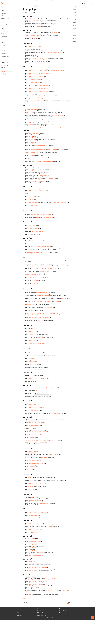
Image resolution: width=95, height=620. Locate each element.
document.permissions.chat (59, 265)
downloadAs (40, 511)
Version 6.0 (74, 31)
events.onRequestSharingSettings (35, 433)
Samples (21, 3)
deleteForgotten (32, 206)
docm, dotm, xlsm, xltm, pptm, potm (39, 311)
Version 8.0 (74, 15)
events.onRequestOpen (33, 205)
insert (35, 134)
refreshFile (31, 80)
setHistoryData (63, 298)
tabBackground (32, 121)
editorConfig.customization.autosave (36, 584)
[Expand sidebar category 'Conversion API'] (1, 64)
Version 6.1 (74, 29)
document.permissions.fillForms (35, 500)
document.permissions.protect (34, 299)
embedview (31, 251)
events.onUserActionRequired (34, 79)
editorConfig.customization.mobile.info (36, 76)
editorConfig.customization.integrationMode (37, 240)
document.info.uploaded (53, 452)
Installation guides (40, 614)
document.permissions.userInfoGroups (36, 281)
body (32, 497)
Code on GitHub (40, 612)
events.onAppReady (50, 526)
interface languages (45, 21)
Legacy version (18, 615)
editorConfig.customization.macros (35, 47)
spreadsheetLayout (32, 437)
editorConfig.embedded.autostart (35, 555)
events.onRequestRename (57, 413)
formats (59, 524)
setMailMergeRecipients (30, 194)
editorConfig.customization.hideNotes (36, 338)
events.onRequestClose (33, 515)
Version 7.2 (74, 21)
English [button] (78, 3)
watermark (31, 170)
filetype (30, 309)
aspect (31, 504)
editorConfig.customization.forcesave (36, 566)
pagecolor (65, 101)
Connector (31, 242)
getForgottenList (45, 206)
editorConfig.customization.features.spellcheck (33, 274)
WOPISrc (30, 169)
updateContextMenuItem (52, 149)
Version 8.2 (74, 12)
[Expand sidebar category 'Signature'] (1, 67)
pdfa (33, 424)
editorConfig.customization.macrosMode (36, 408)
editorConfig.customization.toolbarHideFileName (35, 50)
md (32, 55)
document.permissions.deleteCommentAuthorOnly (54, 357)
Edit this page (26, 598)
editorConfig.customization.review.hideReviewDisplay (39, 317)
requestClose (31, 341)
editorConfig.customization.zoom (35, 582)
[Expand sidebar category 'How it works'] (1, 13)
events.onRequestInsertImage (41, 402)
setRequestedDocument (57, 115)
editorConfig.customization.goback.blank (36, 517)
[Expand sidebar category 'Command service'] (1, 62)
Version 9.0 (74, 9)
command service (59, 116)
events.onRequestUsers (42, 175)
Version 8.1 (74, 13)
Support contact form (41, 615)
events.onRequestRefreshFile (34, 82)
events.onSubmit (32, 142)
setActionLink (31, 489)
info (44, 119)
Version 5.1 (74, 38)
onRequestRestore (47, 301)
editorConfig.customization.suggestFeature (37, 46)
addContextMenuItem (33, 149)
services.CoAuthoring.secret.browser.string (34, 252)
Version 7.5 (74, 16)
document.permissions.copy (34, 411)
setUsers (39, 176)
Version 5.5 (74, 32)
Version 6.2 (74, 28)
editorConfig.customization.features (41, 145)
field (67, 100)
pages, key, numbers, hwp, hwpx (38, 77)
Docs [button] (11, 3)
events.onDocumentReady (34, 527)
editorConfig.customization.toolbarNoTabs (34, 125)
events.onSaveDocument (33, 143)
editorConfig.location (30, 113)
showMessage (32, 538)
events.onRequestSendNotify (31, 440)
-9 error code (31, 199)
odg (32, 53)
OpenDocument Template (38, 514)
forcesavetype (36, 189)
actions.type (32, 375)
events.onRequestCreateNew (34, 410)
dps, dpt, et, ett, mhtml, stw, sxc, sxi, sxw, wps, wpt (41, 214)
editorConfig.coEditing (33, 340)
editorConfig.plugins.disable (34, 20)
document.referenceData (33, 228)
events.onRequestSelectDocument (57, 202)
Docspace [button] (15, 3)
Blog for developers (19, 610)
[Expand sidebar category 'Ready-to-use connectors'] (1, 20)
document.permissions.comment (31, 498)
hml (32, 37)
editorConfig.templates (33, 404)
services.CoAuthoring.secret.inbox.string (32, 253)
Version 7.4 (74, 18)
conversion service (54, 419)
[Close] (94, 1)
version (30, 593)
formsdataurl (31, 173)
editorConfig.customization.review (63, 314)
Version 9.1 (74, 8)
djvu (34, 283)
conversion (29, 477)
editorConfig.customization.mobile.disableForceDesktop (39, 91)
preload (33, 56)
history (45, 585)
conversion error (30, 486)
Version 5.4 (74, 34)
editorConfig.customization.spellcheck (33, 273)
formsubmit (31, 155)
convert (30, 232)
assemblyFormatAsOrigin (31, 304)
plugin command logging (33, 18)
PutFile (26, 264)
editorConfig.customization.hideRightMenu (45, 161)
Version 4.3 (74, 42)
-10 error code (31, 151)
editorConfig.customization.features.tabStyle (33, 127)
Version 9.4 (74, 6)
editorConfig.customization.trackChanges (32, 314)
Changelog (26, 3)
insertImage (46, 302)
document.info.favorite (33, 361)
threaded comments (32, 334)
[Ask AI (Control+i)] (92, 617)
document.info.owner (52, 454)
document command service (53, 590)
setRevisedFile (28, 203)
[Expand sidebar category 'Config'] (1, 33)
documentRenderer (32, 278)
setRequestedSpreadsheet (55, 194)
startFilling (31, 136)
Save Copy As (31, 159)
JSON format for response (33, 570)
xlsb (32, 270)
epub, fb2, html (35, 364)
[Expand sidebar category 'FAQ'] (1, 73)
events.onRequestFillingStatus (34, 86)
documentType (43, 62)
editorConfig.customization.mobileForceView (34, 108)
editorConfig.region (30, 112)
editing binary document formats (38, 231)
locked (55, 32)
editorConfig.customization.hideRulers (36, 352)
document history (40, 320)
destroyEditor (37, 26)
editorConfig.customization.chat (32, 265)
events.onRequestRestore (59, 430)
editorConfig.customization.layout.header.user (37, 59)
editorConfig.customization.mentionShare (37, 442)
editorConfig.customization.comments (32, 579)
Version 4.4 (74, 41)
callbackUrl (28, 291)
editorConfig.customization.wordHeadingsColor (38, 74)
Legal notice (18, 614)
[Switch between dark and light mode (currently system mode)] (84, 3)
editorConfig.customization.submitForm (33, 95)
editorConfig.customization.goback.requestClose (35, 157)
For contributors (19, 612)
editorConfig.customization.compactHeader (37, 482)
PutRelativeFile (31, 234)
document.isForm (32, 167)
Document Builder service (33, 532)
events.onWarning (32, 530)
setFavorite (31, 358)
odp (33, 540)
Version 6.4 (74, 25)
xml (34, 366)
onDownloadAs (41, 301)
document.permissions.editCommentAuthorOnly (34, 357)
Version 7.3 (74, 19)
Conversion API (34, 223)
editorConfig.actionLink (33, 488)
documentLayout (32, 277)
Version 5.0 (74, 39)
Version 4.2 (74, 44)
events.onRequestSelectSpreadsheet (61, 192)
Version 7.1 (74, 22)
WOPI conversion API (54, 110)
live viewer (31, 249)
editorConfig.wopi (32, 331)
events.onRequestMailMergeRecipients (33, 192)
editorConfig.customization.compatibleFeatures (38, 445)
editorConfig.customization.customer (42, 246)
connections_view (32, 248)
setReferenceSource (32, 196)
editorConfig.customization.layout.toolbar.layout (35, 101)
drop (33, 94)
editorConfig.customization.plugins (35, 405)
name (51, 576)
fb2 (32, 381)
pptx (34, 38)
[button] (7, 5)
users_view (46, 248)
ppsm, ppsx (35, 284)
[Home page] (24, 6)
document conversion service (51, 588)
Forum (38, 610)
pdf (29, 140)
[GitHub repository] (82, 3)
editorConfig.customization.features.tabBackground (53, 127)
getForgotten (37, 206)
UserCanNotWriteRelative (33, 229)
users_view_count (39, 248)
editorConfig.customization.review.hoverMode (37, 319)
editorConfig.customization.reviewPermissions (37, 392)
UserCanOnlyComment (33, 34)
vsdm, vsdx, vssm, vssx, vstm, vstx (40, 61)
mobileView (31, 213)
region (30, 436)
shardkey (30, 146)
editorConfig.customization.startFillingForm (37, 88)
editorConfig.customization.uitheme (33, 35)
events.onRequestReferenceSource (35, 197)
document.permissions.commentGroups (36, 343)
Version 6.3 (74, 26)
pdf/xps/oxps (36, 280)
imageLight (31, 124)
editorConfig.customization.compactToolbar (34, 97)
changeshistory (29, 585)
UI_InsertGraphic (32, 322)
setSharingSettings (32, 466)
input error (29, 439)
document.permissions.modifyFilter (35, 523)
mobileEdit (37, 213)
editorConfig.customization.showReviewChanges (51, 313)
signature (43, 271)
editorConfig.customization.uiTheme (52, 52)
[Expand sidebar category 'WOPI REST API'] (1, 52)
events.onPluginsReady (33, 344)
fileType (30, 310)
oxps (33, 328)
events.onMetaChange (44, 360)
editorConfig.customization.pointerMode (36, 98)
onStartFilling (40, 24)
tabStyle (30, 122)
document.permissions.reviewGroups (36, 363)
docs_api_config (32, 139)
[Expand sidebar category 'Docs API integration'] (1, 24)
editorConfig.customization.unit (35, 434)
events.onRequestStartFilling (42, 85)
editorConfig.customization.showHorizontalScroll (38, 70)
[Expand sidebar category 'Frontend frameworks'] (1, 18)
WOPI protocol (34, 329)
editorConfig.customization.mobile (31, 109)
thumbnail (41, 588)
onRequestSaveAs (56, 301)
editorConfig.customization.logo (32, 152)
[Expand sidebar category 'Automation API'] (1, 25)
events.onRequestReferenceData (52, 182)
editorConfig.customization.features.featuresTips (38, 69)
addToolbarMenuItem (41, 149)
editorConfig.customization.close (64, 157)
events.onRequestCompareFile (32, 202)
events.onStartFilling (32, 83)
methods (29, 428)
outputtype (41, 306)
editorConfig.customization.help (35, 501)
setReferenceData (37, 200)
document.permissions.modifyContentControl (37, 512)
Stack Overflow (62, 610)
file (63, 100)
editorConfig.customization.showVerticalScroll (57, 70)
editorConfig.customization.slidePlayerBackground (38, 73)
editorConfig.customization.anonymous (36, 354)
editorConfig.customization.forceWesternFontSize (38, 58)
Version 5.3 (74, 35)
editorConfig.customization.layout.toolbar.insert (35, 100)
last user (41, 552)
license (30, 351)
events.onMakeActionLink (33, 491)
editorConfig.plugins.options (34, 133)
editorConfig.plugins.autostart (34, 529)
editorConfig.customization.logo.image (37, 40)
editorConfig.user (38, 89)
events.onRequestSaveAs (33, 459)
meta (30, 549)
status (39, 443)
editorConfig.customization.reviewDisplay (34, 313)
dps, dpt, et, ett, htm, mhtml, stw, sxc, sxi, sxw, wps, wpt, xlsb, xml (46, 268)
